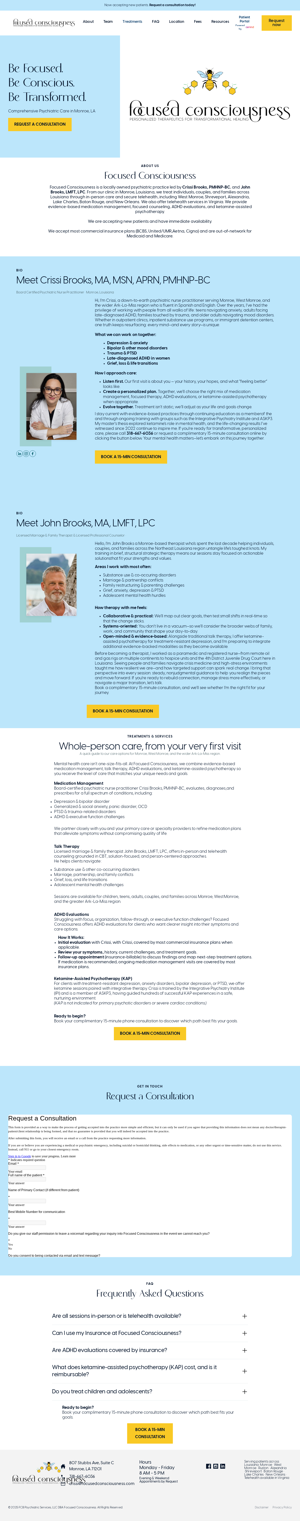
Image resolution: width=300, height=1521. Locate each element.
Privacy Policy (282, 1507)
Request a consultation (40, 124)
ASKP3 (266, 419)
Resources (220, 22)
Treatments (132, 22)
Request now (276, 23)
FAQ (155, 22)
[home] (44, 23)
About (88, 22)
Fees (198, 22)
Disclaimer (262, 1507)
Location (176, 22)
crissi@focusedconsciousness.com (101, 1484)
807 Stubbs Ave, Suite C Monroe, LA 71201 (91, 1466)
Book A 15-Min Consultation (131, 457)
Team (108, 22)
